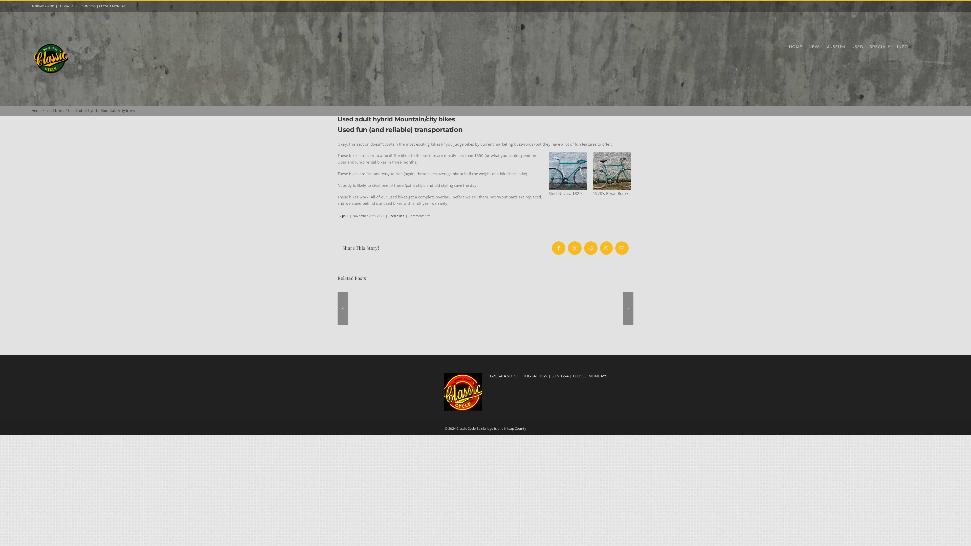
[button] (343, 308)
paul (345, 216)
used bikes (396, 216)
